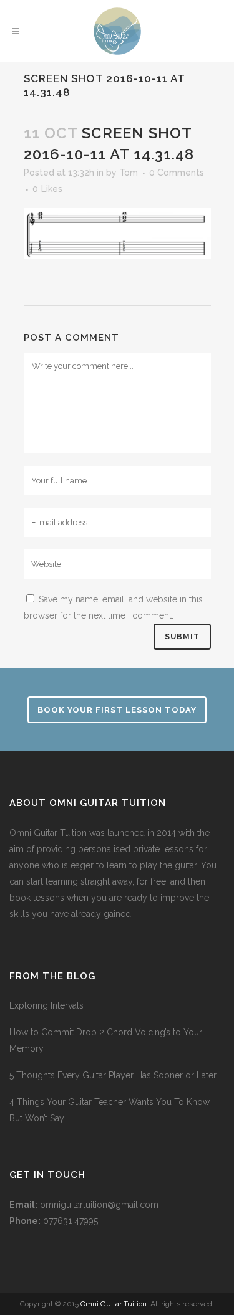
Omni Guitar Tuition (113, 1303)
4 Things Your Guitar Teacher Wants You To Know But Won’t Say (109, 1110)
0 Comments (176, 173)
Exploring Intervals (46, 1005)
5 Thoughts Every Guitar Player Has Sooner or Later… (114, 1075)
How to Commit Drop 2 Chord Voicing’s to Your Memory (105, 1040)
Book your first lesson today (117, 709)
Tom (128, 173)
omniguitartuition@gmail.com (99, 1205)
